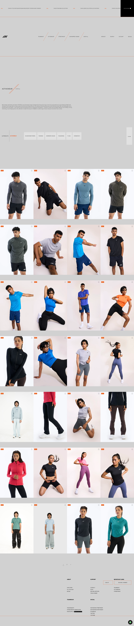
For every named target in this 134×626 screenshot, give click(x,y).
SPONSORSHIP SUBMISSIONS (74, 609)
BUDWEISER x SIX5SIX (50, 135)
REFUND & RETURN (94, 591)
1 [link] (63, 564)
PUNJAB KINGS (61, 135)
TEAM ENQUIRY (70, 607)
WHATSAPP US (70, 611)
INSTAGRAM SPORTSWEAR (96, 609)
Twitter (92, 613)
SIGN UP (107, 582)
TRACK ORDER (93, 593)
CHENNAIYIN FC (77, 135)
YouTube (92, 615)
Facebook (93, 611)
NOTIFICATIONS (127, 8)
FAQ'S (91, 589)
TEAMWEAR (41, 36)
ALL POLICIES (70, 589)
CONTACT (92, 587)
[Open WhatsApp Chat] (130, 622)
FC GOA (69, 135)
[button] (130, 36)
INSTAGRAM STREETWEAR (96, 607)
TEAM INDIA (41, 135)
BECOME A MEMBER (122, 582)
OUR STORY (70, 587)
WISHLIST (103, 36)
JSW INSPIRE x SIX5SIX (74, 36)
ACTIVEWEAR (51, 36)
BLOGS (68, 591)
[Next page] (70, 564)
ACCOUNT (121, 36)
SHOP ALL (86, 36)
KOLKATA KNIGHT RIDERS (30, 135)
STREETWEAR (61, 36)
